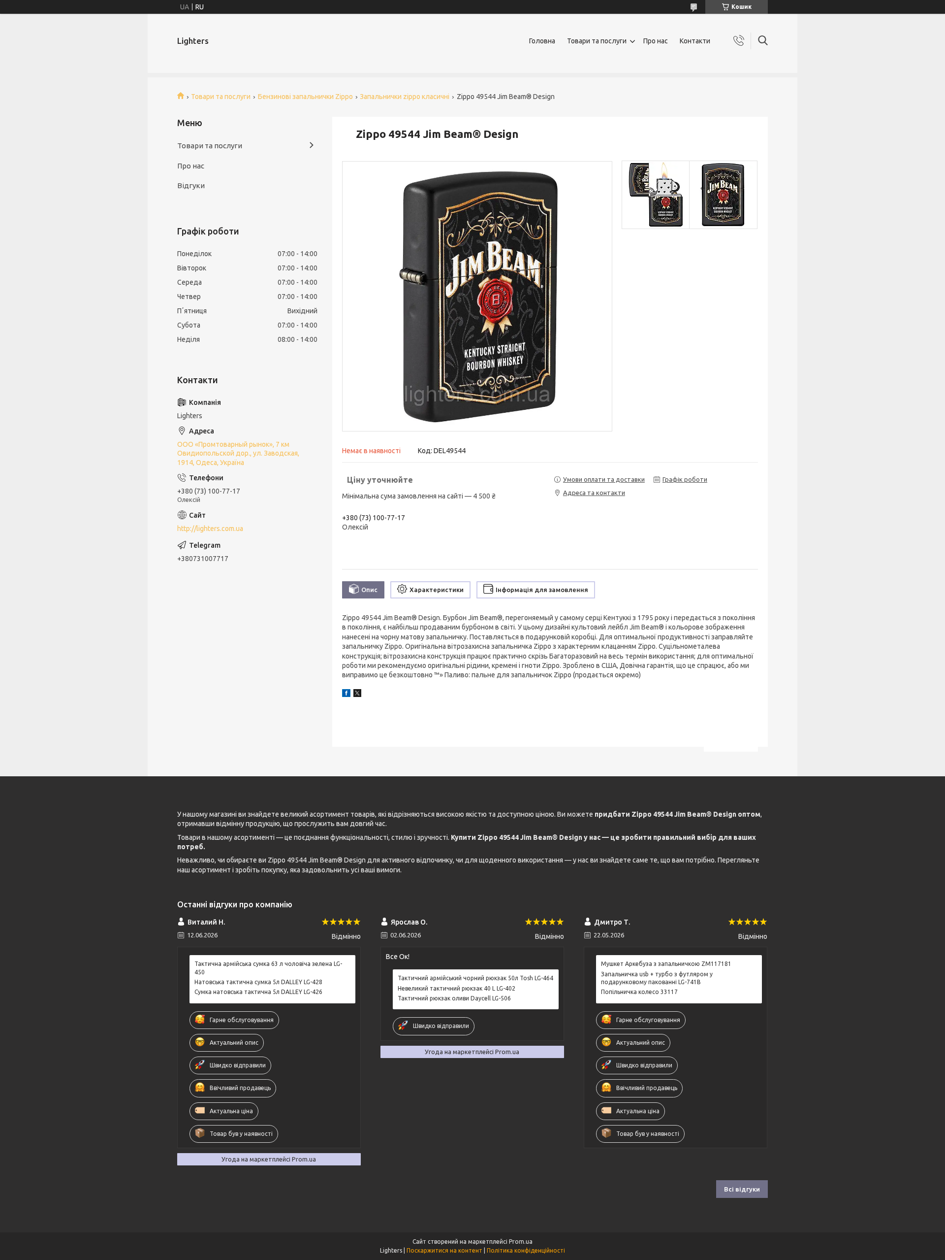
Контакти (695, 41)
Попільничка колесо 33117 (639, 992)
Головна (542, 41)
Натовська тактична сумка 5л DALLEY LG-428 (258, 982)
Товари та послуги (597, 41)
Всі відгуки (742, 1189)
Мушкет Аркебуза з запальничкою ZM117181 (666, 964)
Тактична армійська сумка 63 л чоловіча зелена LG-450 (268, 968)
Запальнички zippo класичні (404, 96)
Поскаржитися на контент (444, 1250)
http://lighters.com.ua (210, 528)
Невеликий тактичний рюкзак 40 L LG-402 (456, 988)
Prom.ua (521, 1241)
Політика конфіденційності (526, 1250)
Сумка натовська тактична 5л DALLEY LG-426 (258, 992)
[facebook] (346, 694)
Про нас (655, 41)
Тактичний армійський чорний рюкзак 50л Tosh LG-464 (475, 978)
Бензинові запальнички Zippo (305, 96)
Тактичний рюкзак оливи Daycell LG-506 (454, 998)
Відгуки (191, 185)
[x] (357, 694)
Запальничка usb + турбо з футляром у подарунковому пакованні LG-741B (657, 978)
